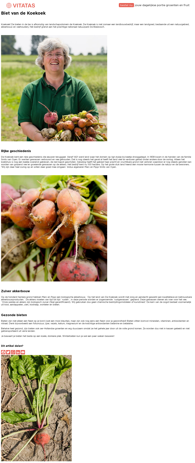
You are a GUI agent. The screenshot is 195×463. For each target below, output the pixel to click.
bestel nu (126, 5)
